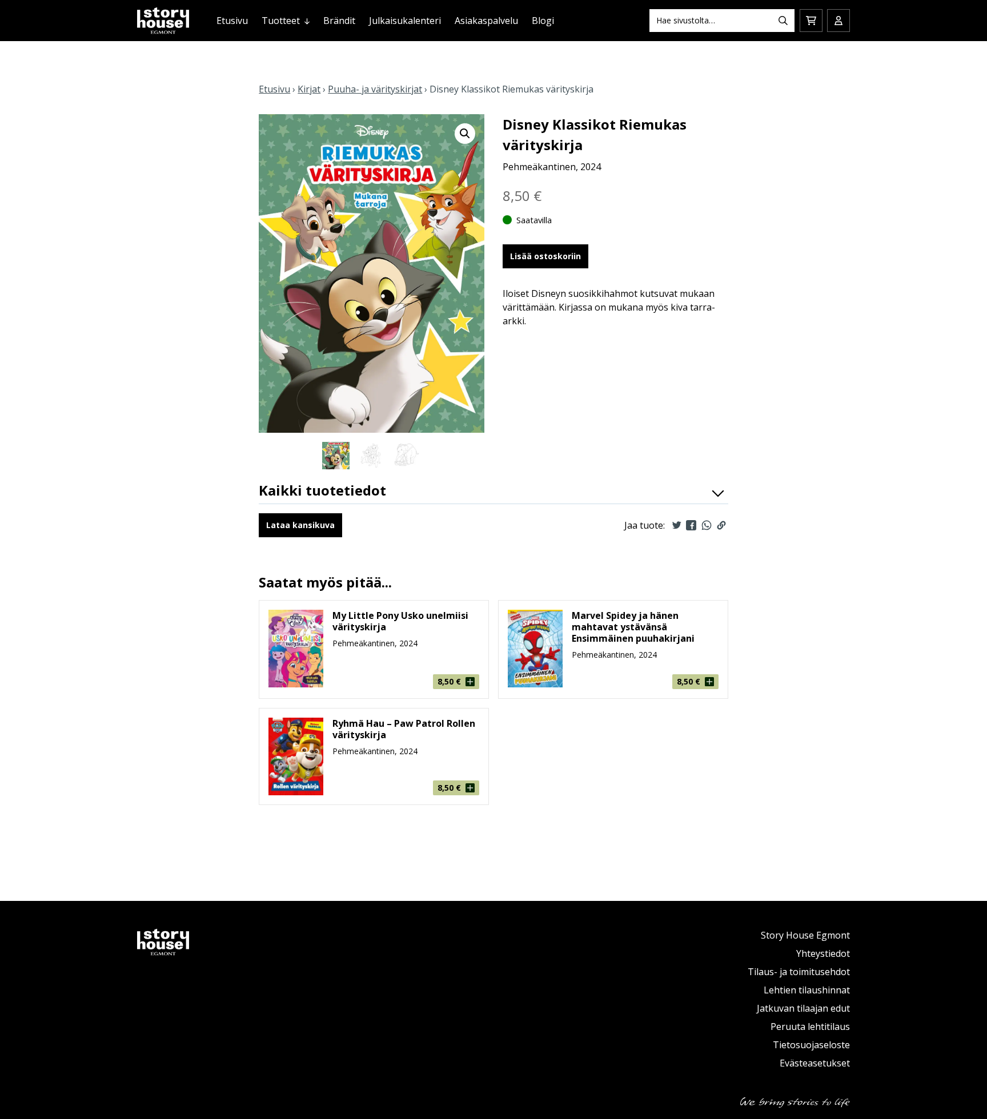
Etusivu (232, 20)
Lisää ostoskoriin (545, 256)
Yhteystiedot (823, 953)
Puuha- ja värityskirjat (375, 89)
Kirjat (309, 89)
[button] (465, 133)
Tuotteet (281, 20)
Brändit (339, 20)
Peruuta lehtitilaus (810, 1026)
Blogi (543, 20)
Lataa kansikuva (300, 525)
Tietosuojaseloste (811, 1045)
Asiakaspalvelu (486, 20)
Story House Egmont (805, 935)
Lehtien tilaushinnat (807, 990)
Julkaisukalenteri (405, 20)
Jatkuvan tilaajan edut (803, 1008)
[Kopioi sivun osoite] (721, 525)
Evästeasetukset (815, 1063)
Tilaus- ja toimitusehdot (799, 971)
